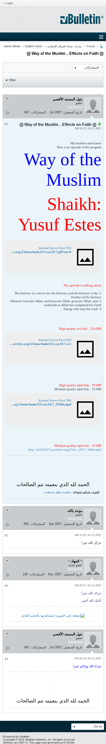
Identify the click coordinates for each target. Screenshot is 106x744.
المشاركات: (38, 112)
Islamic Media (12, 46)
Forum (91, 46)
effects (50, 492)
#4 (6, 659)
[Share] (8, 112)
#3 (6, 586)
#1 (6, 124)
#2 (6, 535)
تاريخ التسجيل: (72, 112)
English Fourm (33, 46)
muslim (66, 492)
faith (58, 492)
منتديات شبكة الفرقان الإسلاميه (64, 46)
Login (9, 3)
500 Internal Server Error (54, 248)
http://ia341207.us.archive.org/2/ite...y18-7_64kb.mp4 (64, 449)
